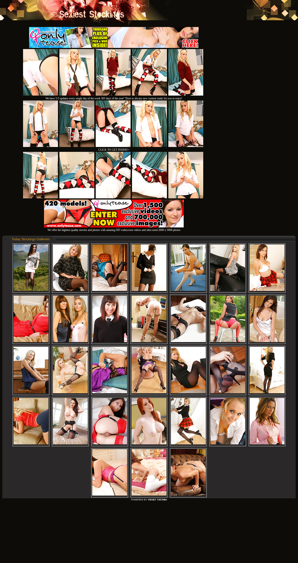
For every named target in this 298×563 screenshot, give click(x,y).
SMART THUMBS (157, 499)
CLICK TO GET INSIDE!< (114, 149)
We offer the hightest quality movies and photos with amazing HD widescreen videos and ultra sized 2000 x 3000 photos (113, 230)
